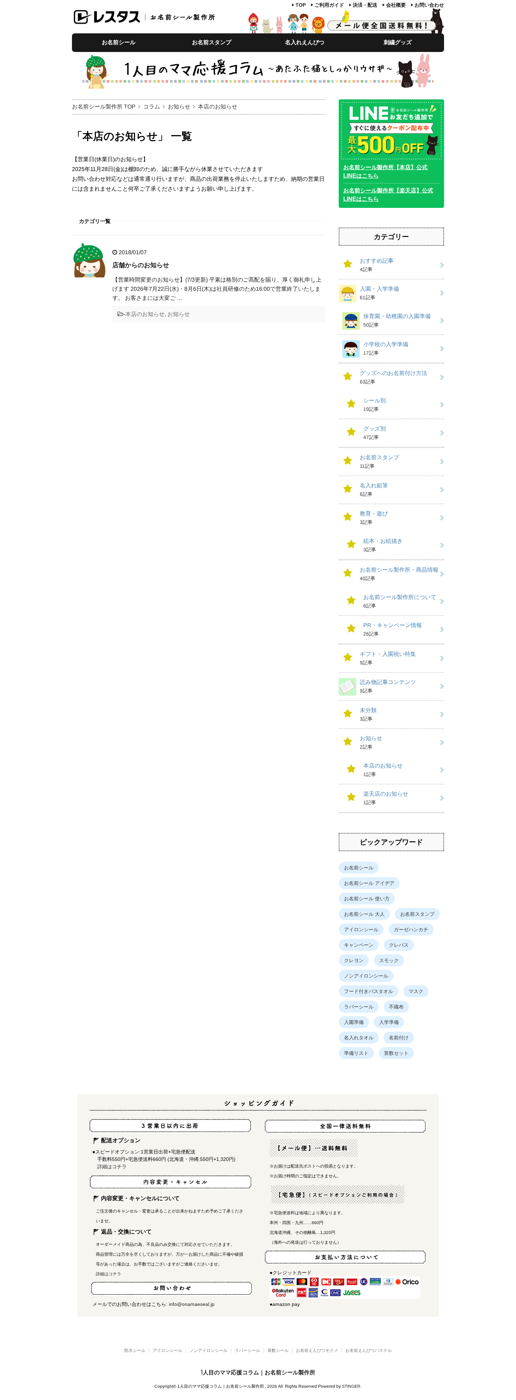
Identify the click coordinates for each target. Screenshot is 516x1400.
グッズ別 (374, 433)
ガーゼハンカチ (411, 929)
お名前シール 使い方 (367, 898)
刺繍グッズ (398, 42)
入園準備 (354, 1022)
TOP (301, 5)
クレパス (399, 945)
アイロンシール (361, 929)
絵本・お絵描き (383, 545)
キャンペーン (358, 945)
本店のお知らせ (145, 314)
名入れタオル (358, 1037)
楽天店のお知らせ (385, 798)
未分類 (368, 714)
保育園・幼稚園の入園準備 (397, 320)
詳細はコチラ (112, 1166)
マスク (416, 991)
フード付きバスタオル (368, 991)
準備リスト (356, 1053)
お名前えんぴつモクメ (317, 1350)
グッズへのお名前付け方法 (393, 377)
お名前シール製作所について (399, 601)
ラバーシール (358, 1007)
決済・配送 (365, 5)
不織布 (396, 1007)
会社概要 (396, 5)
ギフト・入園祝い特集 (388, 658)
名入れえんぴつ (304, 42)
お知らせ (178, 314)
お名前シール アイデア (369, 883)
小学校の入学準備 (385, 348)
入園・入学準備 (379, 293)
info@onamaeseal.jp (191, 1304)
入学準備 (389, 1022)
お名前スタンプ (211, 42)
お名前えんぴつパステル (368, 1350)
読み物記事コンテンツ (388, 686)
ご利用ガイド (329, 5)
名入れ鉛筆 (374, 489)
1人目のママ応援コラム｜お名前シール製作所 (258, 1372)
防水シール (134, 1350)
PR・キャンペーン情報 (392, 629)
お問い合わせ (429, 5)
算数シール (278, 1350)
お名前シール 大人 (364, 914)
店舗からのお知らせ (140, 265)
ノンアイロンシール (366, 976)
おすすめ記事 (376, 265)
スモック (389, 960)
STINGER (351, 1386)
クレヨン (354, 960)
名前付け (399, 1037)
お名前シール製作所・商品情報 (399, 574)
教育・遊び (374, 518)
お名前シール (118, 42)
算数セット (396, 1053)
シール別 (374, 404)
